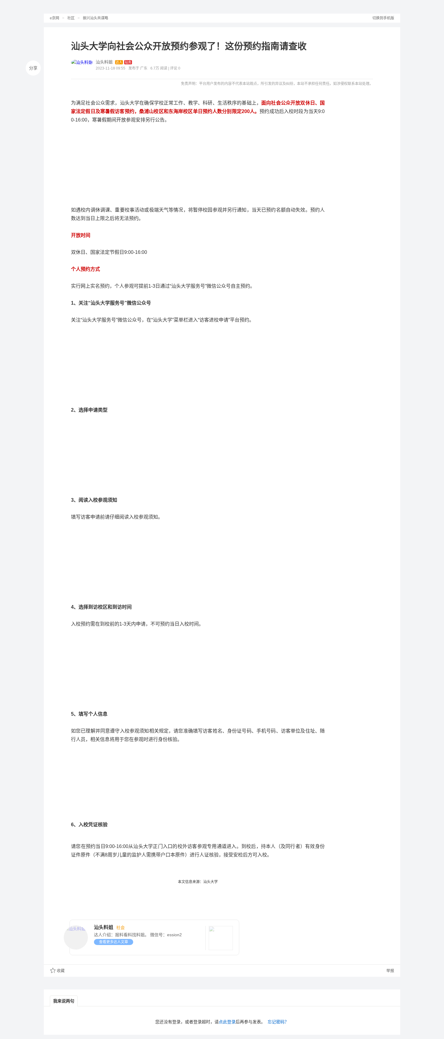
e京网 (54, 18)
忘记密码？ (278, 1021)
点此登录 (227, 1021)
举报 (389, 970)
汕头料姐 (104, 62)
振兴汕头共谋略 (95, 18)
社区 (71, 18)
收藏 (61, 970)
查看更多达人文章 (113, 942)
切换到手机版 (383, 18)
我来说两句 (63, 1001)
